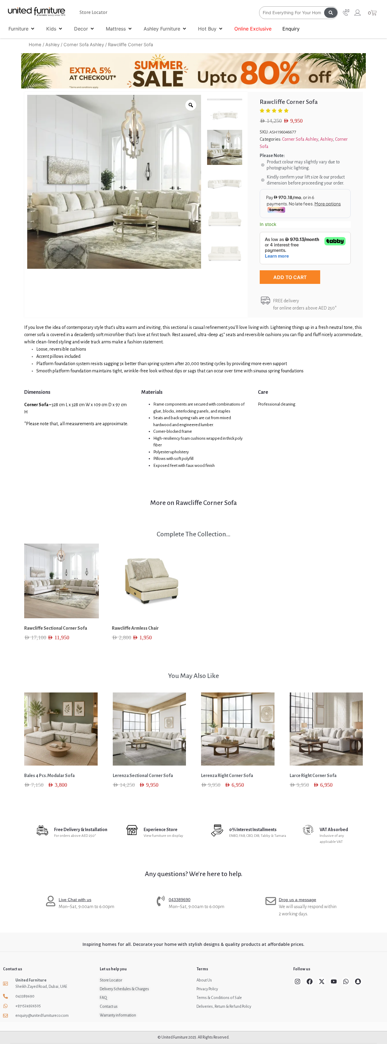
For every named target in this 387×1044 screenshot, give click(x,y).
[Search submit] (330, 13)
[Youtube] (334, 981)
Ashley (52, 44)
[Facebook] (309, 981)
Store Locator (93, 12)
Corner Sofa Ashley (83, 44)
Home (35, 44)
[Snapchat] (358, 981)
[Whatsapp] (346, 981)
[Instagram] (297, 981)
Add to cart (290, 277)
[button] (22, 29)
